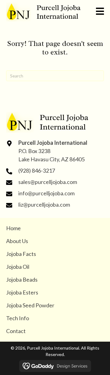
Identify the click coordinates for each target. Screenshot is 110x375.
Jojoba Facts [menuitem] (21, 253)
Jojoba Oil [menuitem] (17, 266)
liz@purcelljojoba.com (44, 204)
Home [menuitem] (13, 228)
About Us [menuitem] (17, 241)
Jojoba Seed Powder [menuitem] (30, 305)
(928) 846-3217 (36, 170)
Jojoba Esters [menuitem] (22, 292)
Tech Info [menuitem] (17, 318)
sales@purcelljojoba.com (47, 181)
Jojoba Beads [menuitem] (22, 279)
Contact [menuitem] (16, 331)
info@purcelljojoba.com (46, 193)
